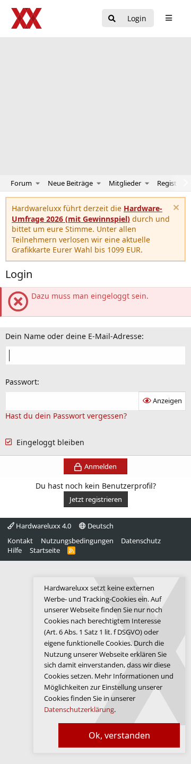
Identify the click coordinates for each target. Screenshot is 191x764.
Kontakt (20, 540)
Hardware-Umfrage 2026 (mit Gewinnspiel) (87, 213)
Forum (21, 183)
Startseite (45, 550)
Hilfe (14, 550)
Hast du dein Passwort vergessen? (66, 416)
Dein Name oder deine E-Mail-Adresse (73, 336)
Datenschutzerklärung (79, 709)
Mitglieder (125, 183)
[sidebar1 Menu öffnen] (168, 18)
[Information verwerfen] (174, 208)
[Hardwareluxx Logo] (27, 18)
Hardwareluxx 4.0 (42, 526)
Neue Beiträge (70, 183)
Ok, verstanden (119, 735)
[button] (38, 183)
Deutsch (100, 526)
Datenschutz (141, 540)
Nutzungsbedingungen (77, 540)
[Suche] (112, 19)
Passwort (21, 382)
